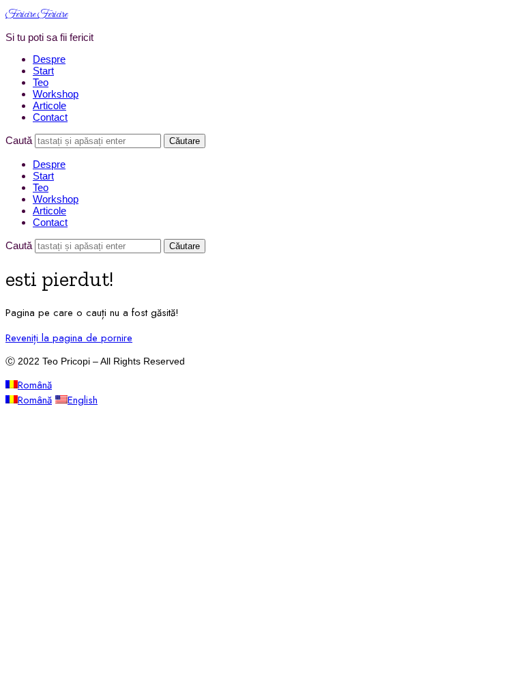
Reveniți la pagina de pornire (68, 337)
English (83, 400)
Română (35, 385)
